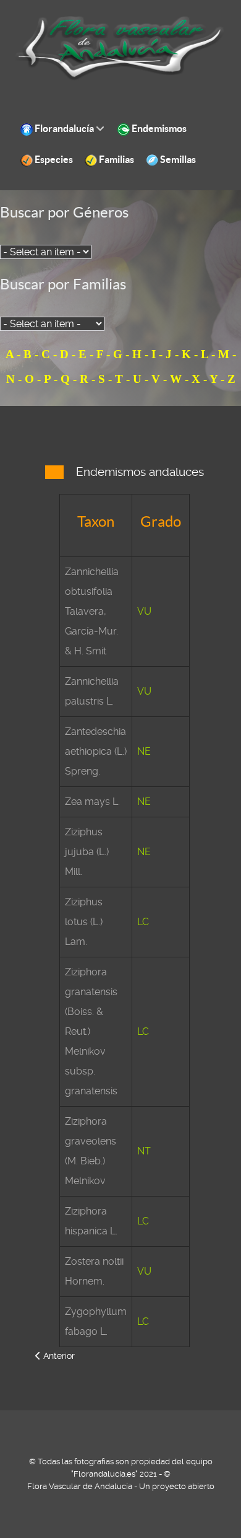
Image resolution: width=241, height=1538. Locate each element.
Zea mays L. (92, 801)
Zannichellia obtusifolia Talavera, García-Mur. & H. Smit (92, 611)
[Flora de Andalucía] (120, 48)
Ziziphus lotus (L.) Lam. (84, 921)
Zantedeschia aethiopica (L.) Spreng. (96, 751)
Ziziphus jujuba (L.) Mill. (87, 851)
